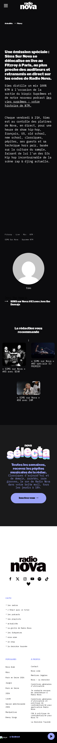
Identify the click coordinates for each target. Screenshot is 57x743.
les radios (13, 605)
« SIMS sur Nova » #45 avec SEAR (13, 370)
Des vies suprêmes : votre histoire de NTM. (28, 101)
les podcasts (14, 615)
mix (24, 234)
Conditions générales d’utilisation (41, 685)
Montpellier (11, 712)
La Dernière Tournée (41, 722)
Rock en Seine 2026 (15, 677)
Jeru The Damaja (16, 297)
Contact (34, 667)
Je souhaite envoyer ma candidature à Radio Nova (41, 693)
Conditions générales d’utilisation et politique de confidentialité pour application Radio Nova (41, 704)
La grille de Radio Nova (19, 628)
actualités (13, 624)
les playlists (14, 619)
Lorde (8, 698)
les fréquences (15, 633)
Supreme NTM (27, 239)
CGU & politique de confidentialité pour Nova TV (41, 715)
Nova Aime (10, 667)
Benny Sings (11, 717)
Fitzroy (8, 234)
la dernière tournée (17, 646)
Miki (8, 672)
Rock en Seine (12, 688)
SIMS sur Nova (11, 239)
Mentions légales (39, 675)
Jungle (9, 683)
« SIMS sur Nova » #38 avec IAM (28, 399)
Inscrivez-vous (27, 497)
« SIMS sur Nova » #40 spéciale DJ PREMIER (42, 364)
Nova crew (35, 671)
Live (18, 234)
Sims (28, 288)
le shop (11, 642)
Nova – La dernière (40, 680)
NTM (31, 234)
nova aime (12, 637)
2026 (8, 693)
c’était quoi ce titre (18, 610)
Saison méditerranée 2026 (15, 705)
